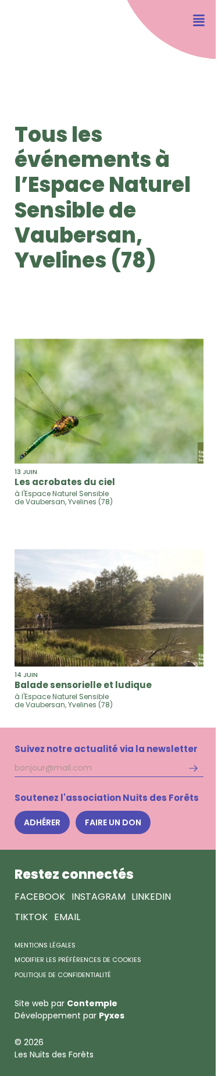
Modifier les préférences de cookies (78, 959)
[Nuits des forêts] (33, 44)
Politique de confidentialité (63, 974)
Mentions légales (45, 945)
